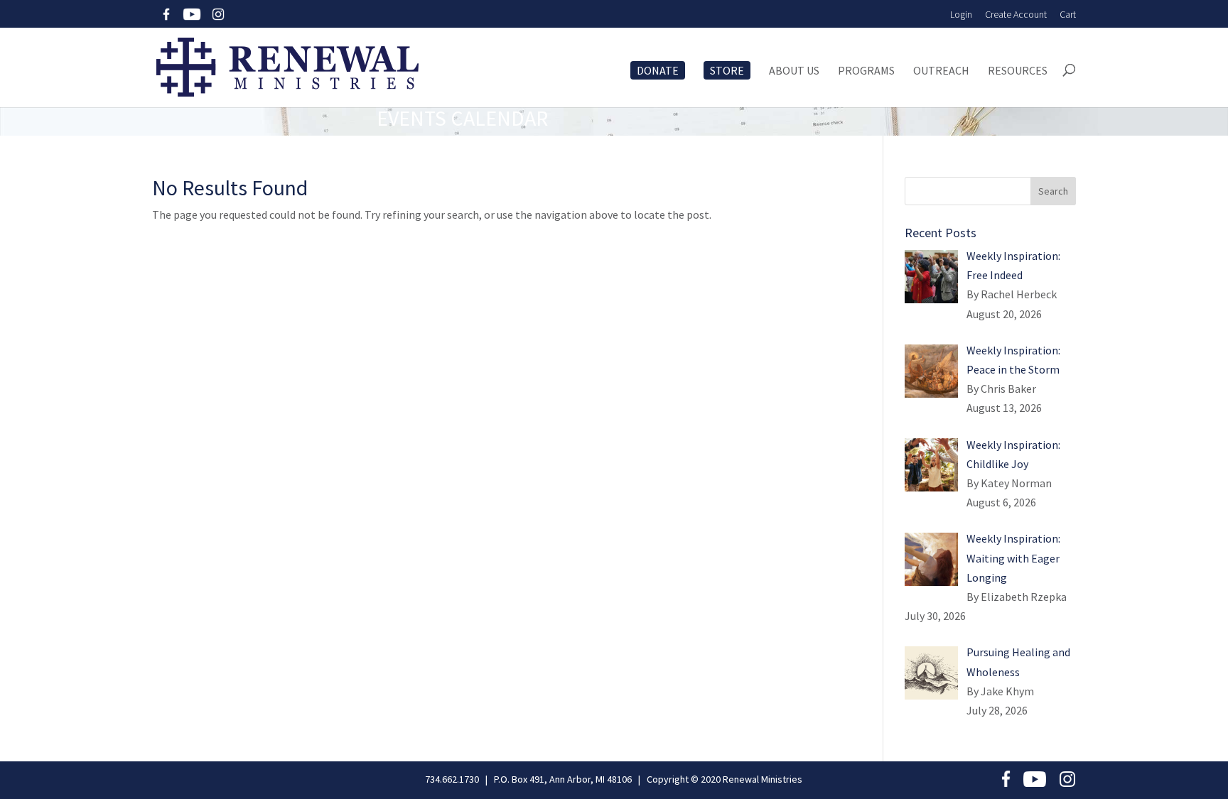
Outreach (941, 71)
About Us (794, 71)
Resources (1017, 71)
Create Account (1016, 14)
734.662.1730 (452, 779)
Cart (1068, 14)
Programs (866, 71)
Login (961, 14)
